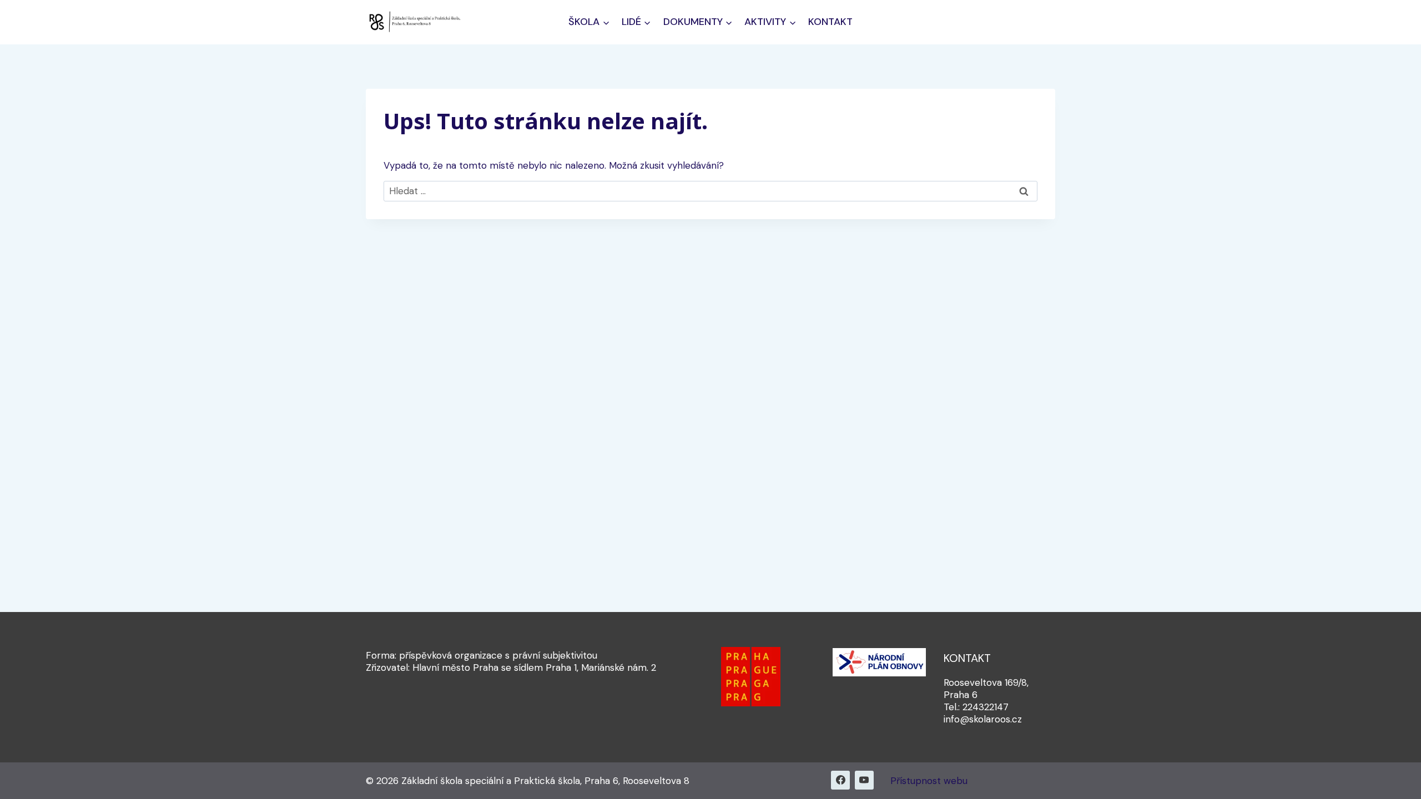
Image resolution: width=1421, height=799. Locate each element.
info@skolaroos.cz (983, 719)
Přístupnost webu (929, 781)
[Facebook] (840, 780)
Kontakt (830, 21)
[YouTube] (864, 780)
